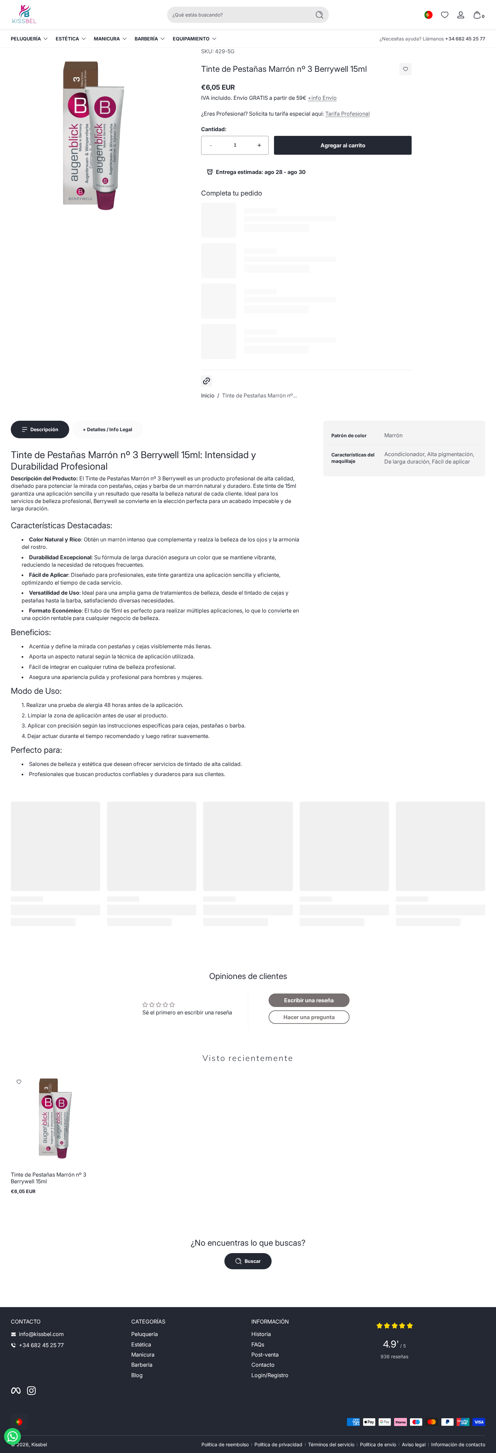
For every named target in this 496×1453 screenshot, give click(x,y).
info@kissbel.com (41, 1334)
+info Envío (322, 97)
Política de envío (378, 1444)
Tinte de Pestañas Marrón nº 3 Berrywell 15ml (48, 1178)
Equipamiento (191, 38)
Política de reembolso (225, 1444)
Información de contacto (458, 1444)
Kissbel (39, 1444)
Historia (261, 1334)
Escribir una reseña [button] (309, 1000)
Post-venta (265, 1354)
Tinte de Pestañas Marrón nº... (259, 395)
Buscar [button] (253, 1261)
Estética (67, 38)
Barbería (146, 38)
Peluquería (26, 38)
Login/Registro (269, 1375)
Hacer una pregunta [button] (309, 1017)
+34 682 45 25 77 (465, 38)
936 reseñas (394, 1356)
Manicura (107, 38)
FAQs (257, 1344)
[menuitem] (188, 1334)
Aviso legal (413, 1444)
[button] (428, 15)
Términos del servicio (331, 1444)
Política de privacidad (278, 1444)
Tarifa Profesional (347, 113)
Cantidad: (213, 129)
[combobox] (237, 15)
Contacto (263, 1365)
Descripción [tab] (44, 429)
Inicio (208, 395)
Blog (137, 1375)
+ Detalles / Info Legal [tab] (107, 429)
